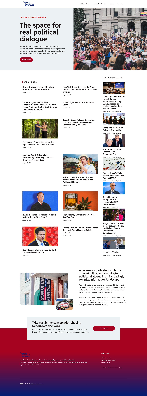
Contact (120, 4)
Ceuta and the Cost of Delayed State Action (113, 129)
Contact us (104, 328)
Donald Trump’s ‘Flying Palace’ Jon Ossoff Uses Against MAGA (113, 175)
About (111, 4)
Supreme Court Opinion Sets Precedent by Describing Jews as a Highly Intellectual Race (38, 157)
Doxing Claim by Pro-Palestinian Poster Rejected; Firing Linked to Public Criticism (80, 230)
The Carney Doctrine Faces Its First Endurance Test (112, 151)
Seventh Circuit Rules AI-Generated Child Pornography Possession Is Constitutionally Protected (79, 122)
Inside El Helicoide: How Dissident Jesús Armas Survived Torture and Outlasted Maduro (78, 179)
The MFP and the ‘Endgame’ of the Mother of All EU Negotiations (110, 201)
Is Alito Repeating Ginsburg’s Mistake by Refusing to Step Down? (39, 216)
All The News (26, 60)
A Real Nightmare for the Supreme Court (78, 103)
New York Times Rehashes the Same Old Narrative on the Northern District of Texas (80, 89)
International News (100, 4)
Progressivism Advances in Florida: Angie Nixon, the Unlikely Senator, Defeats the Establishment (113, 228)
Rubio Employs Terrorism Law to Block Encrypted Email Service (39, 251)
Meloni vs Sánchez (111, 252)
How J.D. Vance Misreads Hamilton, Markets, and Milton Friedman (38, 88)
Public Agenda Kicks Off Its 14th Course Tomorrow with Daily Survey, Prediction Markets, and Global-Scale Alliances (114, 102)
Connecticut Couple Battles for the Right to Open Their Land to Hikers (38, 143)
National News (85, 4)
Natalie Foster (106, 111)
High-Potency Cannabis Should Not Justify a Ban (78, 216)
